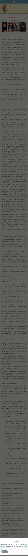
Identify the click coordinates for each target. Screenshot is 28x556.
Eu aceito (5, 552)
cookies (17, 541)
